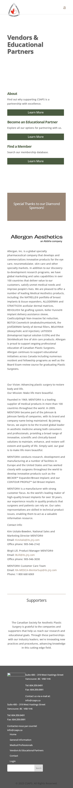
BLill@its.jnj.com (25, 555)
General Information (20, 739)
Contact (14, 755)
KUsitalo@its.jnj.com (27, 540)
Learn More (36, 112)
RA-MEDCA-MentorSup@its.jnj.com (36, 570)
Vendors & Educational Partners (26, 750)
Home (13, 734)
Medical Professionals (21, 745)
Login (13, 761)
